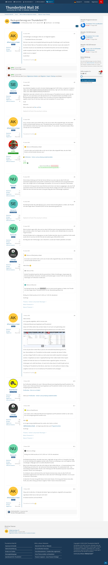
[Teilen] (77, 26)
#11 (74, 405)
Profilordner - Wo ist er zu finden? (31, 390)
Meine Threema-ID (28, 304)
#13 (74, 489)
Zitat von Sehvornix (31, 285)
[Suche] (101, 2)
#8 (74, 251)
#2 (74, 82)
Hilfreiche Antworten (10, 101)
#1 (74, 33)
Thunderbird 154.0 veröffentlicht (94, 23)
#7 (74, 226)
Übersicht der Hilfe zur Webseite (43, 546)
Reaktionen (8, 47)
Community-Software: (83, 553)
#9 (74, 315)
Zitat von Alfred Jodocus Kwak (34, 147)
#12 (74, 446)
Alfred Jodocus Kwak (27, 22)
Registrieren (95, 2)
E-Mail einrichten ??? (14, 530)
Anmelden (87, 2)
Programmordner (56, 426)
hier (35, 107)
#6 (74, 201)
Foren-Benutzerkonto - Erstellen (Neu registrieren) (47, 551)
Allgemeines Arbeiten (32, 76)
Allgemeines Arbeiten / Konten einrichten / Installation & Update (22, 533)
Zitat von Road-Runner (32, 410)
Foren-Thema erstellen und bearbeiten (44, 554)
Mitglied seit (8, 51)
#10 (74, 381)
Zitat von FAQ (29, 270)
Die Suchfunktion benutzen (42, 548)
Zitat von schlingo (30, 451)
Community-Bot (15, 511)
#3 (74, 119)
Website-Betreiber (90, 62)
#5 (74, 177)
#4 (74, 142)
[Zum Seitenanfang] (105, 563)
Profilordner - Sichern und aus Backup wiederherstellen (39, 157)
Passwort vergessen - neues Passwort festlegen (47, 557)
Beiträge (8, 49)
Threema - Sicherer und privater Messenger (34, 301)
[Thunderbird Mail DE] (54, 8)
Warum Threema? (27, 307)
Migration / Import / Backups (48, 76)
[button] (78, 2)
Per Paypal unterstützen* (88, 80)
